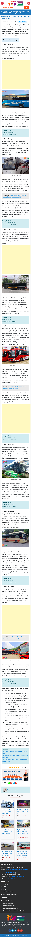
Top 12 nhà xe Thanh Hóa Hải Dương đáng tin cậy (22, 811)
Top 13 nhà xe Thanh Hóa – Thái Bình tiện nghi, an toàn (7, 811)
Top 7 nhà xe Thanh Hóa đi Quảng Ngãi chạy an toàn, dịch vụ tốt (22, 832)
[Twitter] (12, 930)
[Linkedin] (15, 930)
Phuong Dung (6, 21)
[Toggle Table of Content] (15, 40)
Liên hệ (4, 886)
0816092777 (9, 872)
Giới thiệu (5, 884)
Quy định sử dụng (7, 900)
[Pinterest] (21, 930)
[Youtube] (18, 930)
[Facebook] (10, 930)
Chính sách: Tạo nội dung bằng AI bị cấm (14, 910)
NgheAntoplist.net (10, 878)
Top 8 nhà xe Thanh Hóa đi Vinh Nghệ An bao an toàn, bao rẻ (7, 831)
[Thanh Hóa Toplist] (15, 3)
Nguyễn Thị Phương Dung (18, 876)
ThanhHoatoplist (5, 11)
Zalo (14, 872)
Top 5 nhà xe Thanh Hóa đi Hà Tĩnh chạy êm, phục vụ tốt (7, 853)
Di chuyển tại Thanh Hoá (17, 11)
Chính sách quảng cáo (9, 905)
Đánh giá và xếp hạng (8, 892)
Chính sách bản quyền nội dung (11, 908)
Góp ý (4, 889)
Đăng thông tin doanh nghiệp (10, 894)
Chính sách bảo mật (8, 903)
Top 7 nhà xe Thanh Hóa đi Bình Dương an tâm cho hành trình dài (23, 853)
